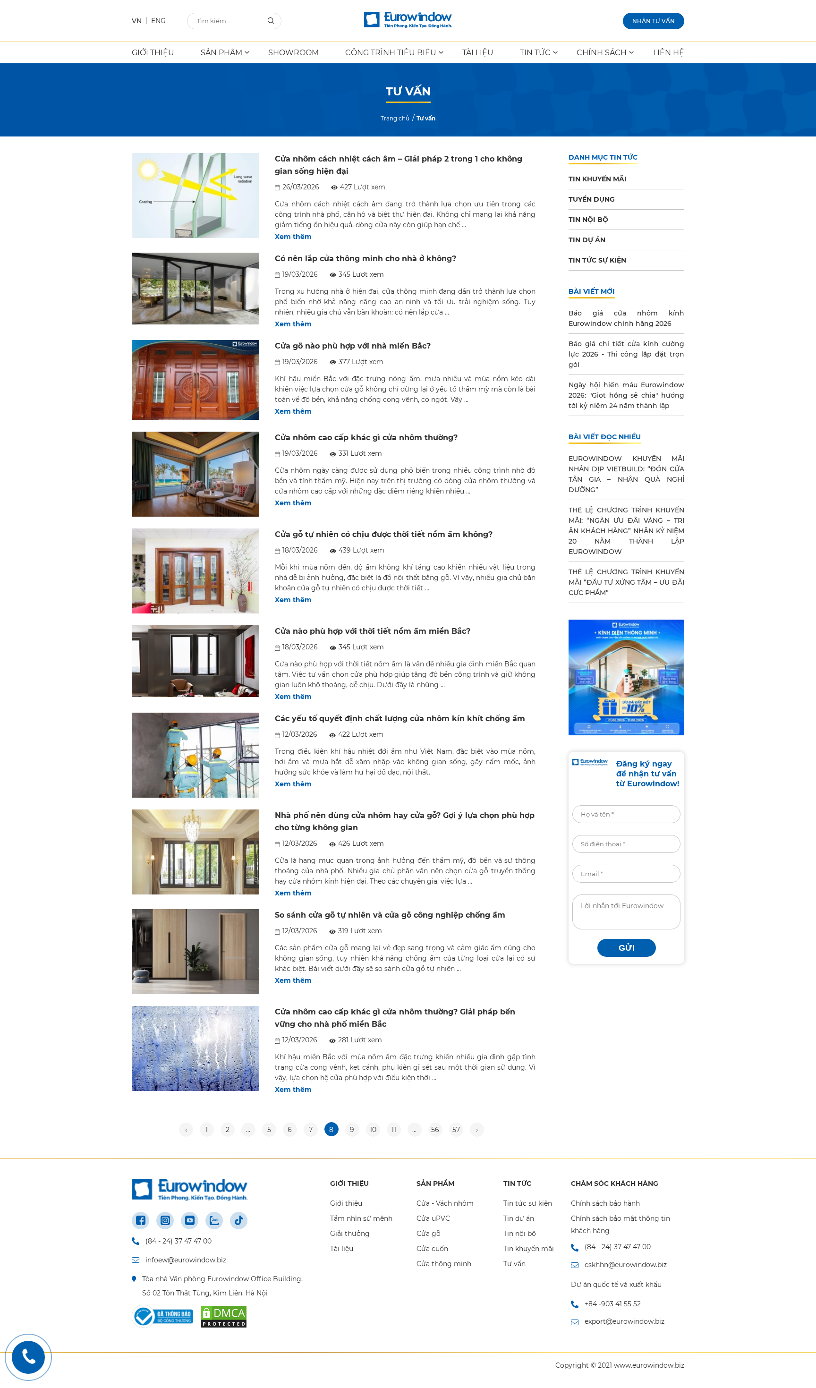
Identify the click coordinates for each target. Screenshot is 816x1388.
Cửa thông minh (443, 1264)
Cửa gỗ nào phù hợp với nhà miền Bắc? (353, 345)
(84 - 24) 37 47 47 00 (178, 1241)
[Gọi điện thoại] (28, 1357)
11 (393, 1129)
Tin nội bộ (519, 1233)
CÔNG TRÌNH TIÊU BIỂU (390, 52)
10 (373, 1129)
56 (435, 1129)
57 (456, 1129)
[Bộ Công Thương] (162, 1316)
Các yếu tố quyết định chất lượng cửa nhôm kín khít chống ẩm (400, 718)
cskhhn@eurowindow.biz (626, 1264)
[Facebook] (140, 1220)
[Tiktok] (238, 1220)
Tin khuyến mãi (528, 1248)
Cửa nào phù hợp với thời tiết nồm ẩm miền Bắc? (372, 631)
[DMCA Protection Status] (223, 1316)
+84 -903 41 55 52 (613, 1304)
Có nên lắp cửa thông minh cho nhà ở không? (365, 258)
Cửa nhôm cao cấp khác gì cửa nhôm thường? (366, 437)
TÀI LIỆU (477, 52)
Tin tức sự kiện (527, 1203)
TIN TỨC (535, 52)
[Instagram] (165, 1220)
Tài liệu (341, 1248)
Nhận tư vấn (653, 21)
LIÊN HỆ (668, 52)
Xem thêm (293, 236)
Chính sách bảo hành (605, 1203)
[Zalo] (214, 1220)
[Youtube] (189, 1220)
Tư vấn (514, 1264)
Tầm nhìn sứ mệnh (361, 1218)
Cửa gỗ (428, 1233)
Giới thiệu (346, 1203)
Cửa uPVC (433, 1218)
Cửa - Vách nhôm (445, 1203)
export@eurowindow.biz (624, 1321)
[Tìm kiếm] (271, 20)
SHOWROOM (293, 52)
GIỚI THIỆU (153, 52)
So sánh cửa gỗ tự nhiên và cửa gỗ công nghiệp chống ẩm (390, 915)
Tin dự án (518, 1218)
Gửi (627, 948)
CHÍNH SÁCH (602, 52)
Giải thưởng (350, 1233)
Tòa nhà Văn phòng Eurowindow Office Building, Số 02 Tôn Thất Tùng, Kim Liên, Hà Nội (222, 1286)
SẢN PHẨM (221, 52)
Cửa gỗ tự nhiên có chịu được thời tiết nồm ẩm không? (384, 534)
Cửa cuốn (432, 1248)
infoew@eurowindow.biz (185, 1260)
